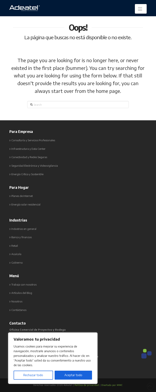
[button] (141, 9)
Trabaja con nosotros (24, 284)
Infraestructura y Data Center (28, 148)
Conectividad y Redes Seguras (29, 157)
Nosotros (16, 301)
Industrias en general (23, 228)
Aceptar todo (73, 375)
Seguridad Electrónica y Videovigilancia (34, 165)
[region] (53, 358)
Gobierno (17, 262)
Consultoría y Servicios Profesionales (33, 140)
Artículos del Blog (21, 292)
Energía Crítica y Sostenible (27, 174)
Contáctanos (18, 310)
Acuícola (16, 254)
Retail (14, 245)
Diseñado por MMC (112, 385)
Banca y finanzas (21, 237)
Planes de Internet (22, 196)
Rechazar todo (33, 375)
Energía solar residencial (25, 204)
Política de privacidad (87, 385)
